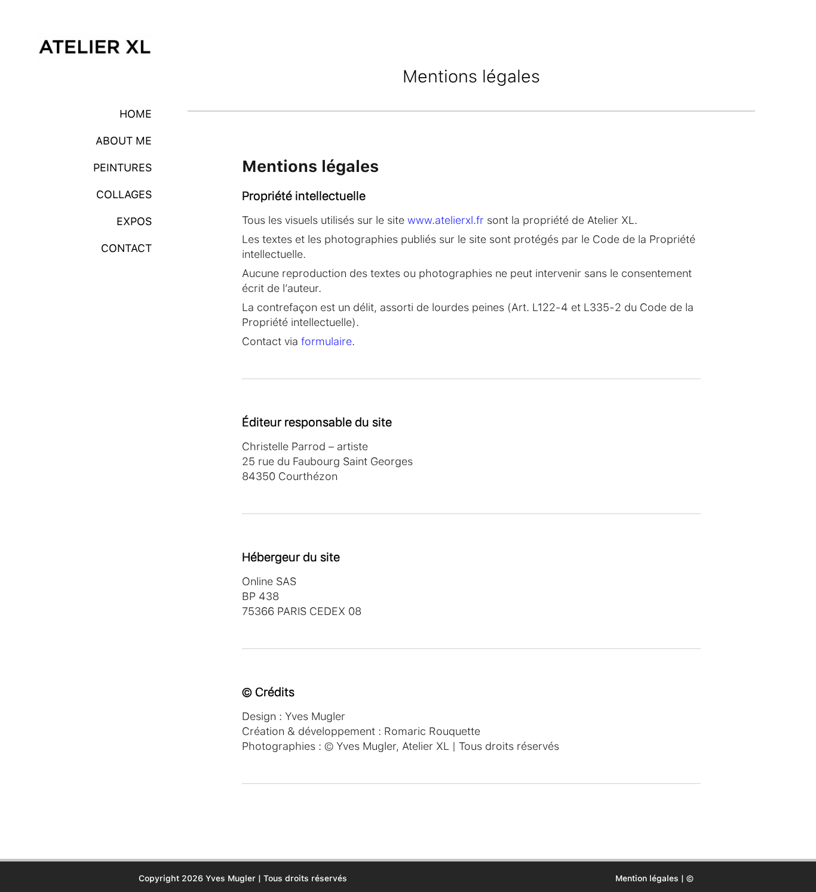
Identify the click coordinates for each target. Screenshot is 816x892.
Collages (124, 194)
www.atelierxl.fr (445, 220)
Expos (134, 221)
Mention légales (647, 878)
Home (135, 113)
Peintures (122, 167)
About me (124, 140)
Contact (126, 248)
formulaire (326, 341)
